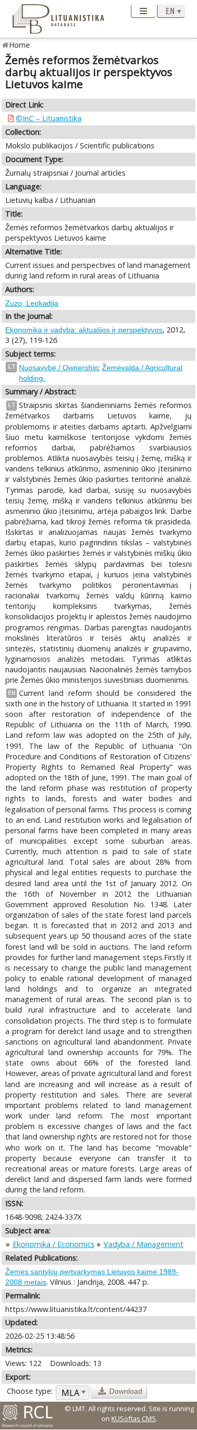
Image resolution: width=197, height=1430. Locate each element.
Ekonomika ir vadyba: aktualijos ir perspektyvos (83, 330)
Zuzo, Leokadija (31, 303)
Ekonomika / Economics (54, 1244)
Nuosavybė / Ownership (58, 367)
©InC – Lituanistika (48, 118)
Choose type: (30, 1391)
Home (19, 45)
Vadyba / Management (143, 1244)
